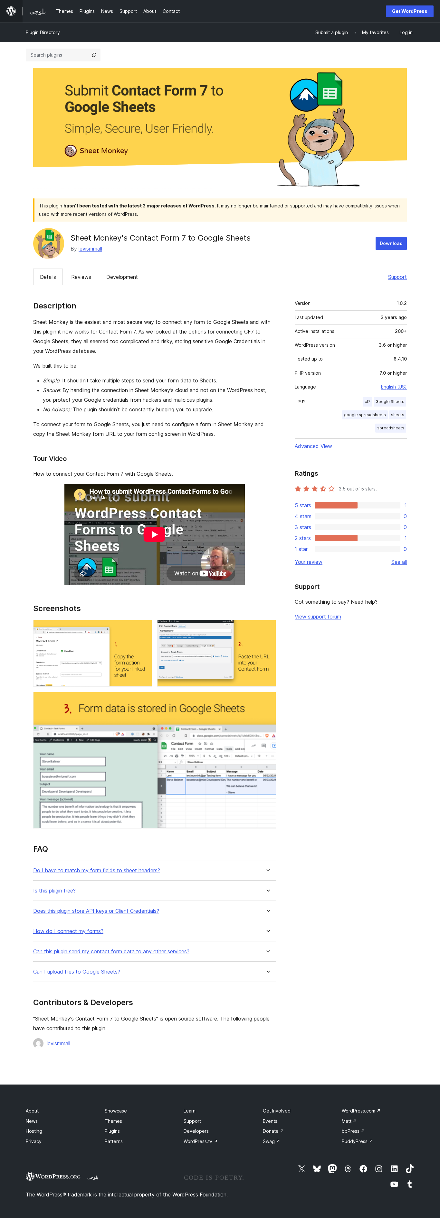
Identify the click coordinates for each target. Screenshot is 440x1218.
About (32, 1110)
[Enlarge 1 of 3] (143, 628)
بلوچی (92, 1177)
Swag (271, 1141)
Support (397, 277)
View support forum (318, 616)
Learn (190, 1110)
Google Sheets (390, 401)
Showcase (116, 1110)
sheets (397, 414)
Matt (349, 1121)
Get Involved (277, 1110)
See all (399, 562)
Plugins (112, 1131)
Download (391, 243)
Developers (196, 1131)
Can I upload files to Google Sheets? (76, 972)
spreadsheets (390, 428)
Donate (273, 1131)
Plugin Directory (43, 32)
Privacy (34, 1141)
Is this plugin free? (54, 891)
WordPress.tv (201, 1141)
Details (48, 277)
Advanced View (313, 446)
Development (122, 277)
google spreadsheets (365, 414)
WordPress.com (361, 1110)
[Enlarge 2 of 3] (267, 628)
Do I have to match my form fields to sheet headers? (96, 870)
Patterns (114, 1141)
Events (270, 1121)
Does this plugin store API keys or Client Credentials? (96, 911)
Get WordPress (409, 11)
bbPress (353, 1131)
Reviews (81, 277)
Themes (113, 1121)
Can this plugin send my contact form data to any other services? (111, 951)
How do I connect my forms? (68, 931)
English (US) (394, 386)
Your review (308, 562)
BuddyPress (357, 1141)
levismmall (90, 248)
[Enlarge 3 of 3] (267, 700)
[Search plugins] (94, 55)
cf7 (367, 401)
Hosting (34, 1131)
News (32, 1121)
